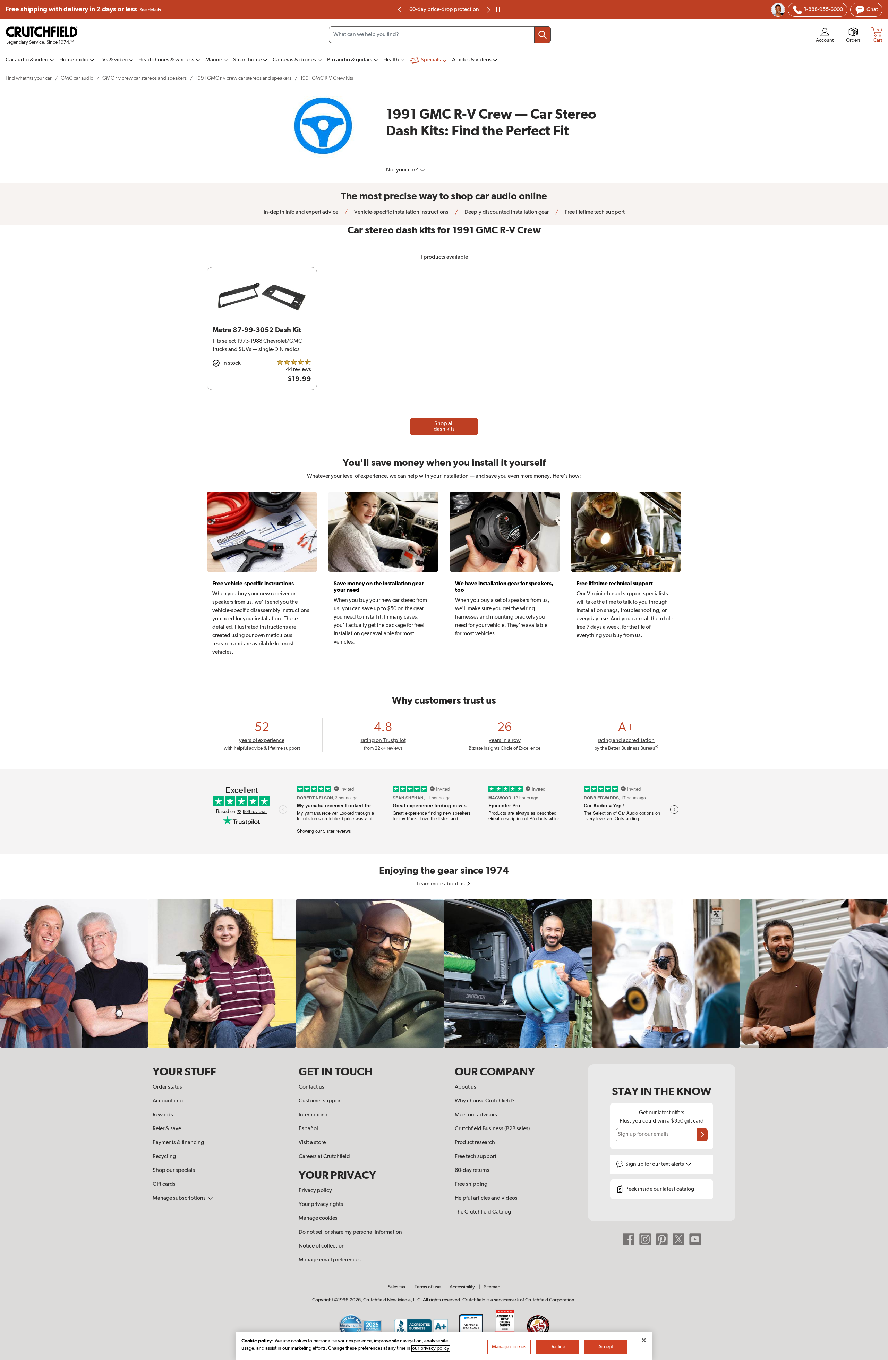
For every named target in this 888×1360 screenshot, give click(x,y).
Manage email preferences (330, 1260)
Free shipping (83, 9)
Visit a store (312, 1142)
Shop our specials (174, 1170)
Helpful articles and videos (486, 1198)
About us (465, 1087)
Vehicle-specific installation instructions (401, 212)
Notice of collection (322, 1246)
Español (308, 1129)
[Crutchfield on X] (678, 1239)
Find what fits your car (29, 78)
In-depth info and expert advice (301, 212)
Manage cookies (318, 1218)
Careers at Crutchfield (324, 1156)
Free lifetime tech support (594, 212)
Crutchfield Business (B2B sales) (492, 1129)
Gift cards (164, 1184)
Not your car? (402, 170)
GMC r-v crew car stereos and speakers (144, 78)
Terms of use (428, 1287)
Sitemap (492, 1287)
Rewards (163, 1115)
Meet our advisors (476, 1115)
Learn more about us (441, 884)
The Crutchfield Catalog (483, 1212)
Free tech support (475, 1156)
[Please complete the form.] (702, 1134)
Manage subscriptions (180, 1198)
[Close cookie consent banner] (644, 1340)
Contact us (311, 1087)
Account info (168, 1101)
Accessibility (462, 1287)
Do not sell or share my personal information (350, 1232)
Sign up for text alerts (655, 1164)
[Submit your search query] (542, 34)
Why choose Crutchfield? (485, 1101)
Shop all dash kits (444, 426)
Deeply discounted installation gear (506, 212)
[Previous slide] (400, 9)
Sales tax (396, 1287)
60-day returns (444, 9)
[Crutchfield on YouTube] (695, 1239)
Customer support (320, 1101)
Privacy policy (315, 1190)
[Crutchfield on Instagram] (645, 1239)
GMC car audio (77, 78)
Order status (167, 1087)
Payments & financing (178, 1142)
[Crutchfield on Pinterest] (662, 1239)
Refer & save (167, 1129)
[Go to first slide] (488, 9)
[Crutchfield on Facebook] (628, 1239)
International (314, 1115)
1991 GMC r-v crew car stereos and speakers (243, 78)
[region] (444, 973)
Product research (475, 1142)
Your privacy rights (321, 1204)
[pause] (498, 10)
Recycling (164, 1156)
